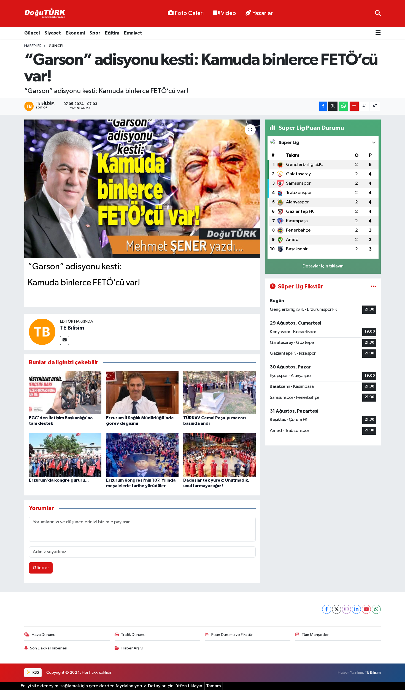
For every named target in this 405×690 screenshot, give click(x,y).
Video (228, 13)
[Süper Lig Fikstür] (373, 286)
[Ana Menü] (378, 33)
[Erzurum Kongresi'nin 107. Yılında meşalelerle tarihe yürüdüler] (142, 454)
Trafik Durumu (133, 635)
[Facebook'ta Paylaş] (323, 106)
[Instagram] (346, 609)
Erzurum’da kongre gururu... (59, 480)
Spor (95, 33)
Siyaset (53, 33)
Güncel (32, 33)
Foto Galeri (189, 13)
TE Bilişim (373, 672)
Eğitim (112, 33)
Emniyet (133, 33)
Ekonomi (75, 33)
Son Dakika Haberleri (48, 648)
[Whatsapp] (376, 609)
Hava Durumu (43, 635)
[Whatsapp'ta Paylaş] (343, 106)
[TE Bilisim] (42, 331)
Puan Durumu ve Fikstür (232, 635)
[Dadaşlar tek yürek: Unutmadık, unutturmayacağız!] (219, 454)
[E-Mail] (64, 340)
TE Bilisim (72, 328)
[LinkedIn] (356, 609)
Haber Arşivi (132, 648)
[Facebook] (326, 609)
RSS (35, 672)
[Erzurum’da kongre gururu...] (65, 454)
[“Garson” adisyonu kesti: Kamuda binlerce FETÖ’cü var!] (142, 189)
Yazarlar (262, 13)
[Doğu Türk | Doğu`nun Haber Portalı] (45, 13)
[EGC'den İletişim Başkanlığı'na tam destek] (65, 392)
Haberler (33, 46)
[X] (336, 609)
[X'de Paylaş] (332, 106)
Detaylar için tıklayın (323, 266)
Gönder (41, 568)
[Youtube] (366, 609)
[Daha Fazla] (354, 106)
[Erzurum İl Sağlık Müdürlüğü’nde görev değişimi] (142, 392)
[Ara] (378, 13)
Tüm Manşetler (315, 635)
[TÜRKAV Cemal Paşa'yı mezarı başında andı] (219, 392)
